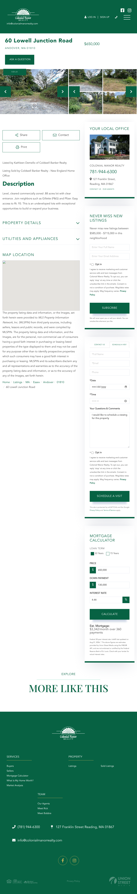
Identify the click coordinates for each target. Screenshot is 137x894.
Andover (48, 382)
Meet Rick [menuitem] (43, 809)
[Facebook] (62, 860)
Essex (36, 382)
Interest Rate (98, 593)
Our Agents (108, 189)
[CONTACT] (19, 60)
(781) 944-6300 (116, 17)
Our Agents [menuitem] (44, 804)
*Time (93, 395)
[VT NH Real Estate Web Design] (119, 881)
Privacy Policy (95, 510)
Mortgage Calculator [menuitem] (17, 776)
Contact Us (95, 189)
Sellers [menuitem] (10, 771)
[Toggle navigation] (127, 17)
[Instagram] (74, 860)
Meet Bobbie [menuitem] (44, 813)
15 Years (114, 553)
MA (28, 382)
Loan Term (97, 549)
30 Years (99, 553)
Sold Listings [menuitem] (107, 766)
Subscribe (109, 308)
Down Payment (99, 578)
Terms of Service (109, 510)
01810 (60, 382)
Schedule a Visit (119, 345)
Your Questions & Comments (105, 409)
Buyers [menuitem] (10, 766)
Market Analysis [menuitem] (15, 785)
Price (93, 563)
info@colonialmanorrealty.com (40, 840)
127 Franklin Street (84, 827)
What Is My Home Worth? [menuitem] (20, 781)
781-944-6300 (103, 172)
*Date (93, 381)
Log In (91, 17)
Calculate (110, 614)
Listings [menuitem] (72, 766)
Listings (17, 382)
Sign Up (104, 17)
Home (6, 382)
